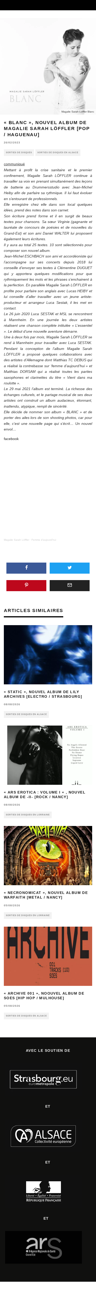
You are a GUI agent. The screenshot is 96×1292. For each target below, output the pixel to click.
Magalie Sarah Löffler (16, 539)
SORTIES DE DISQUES (19, 152)
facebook (11, 439)
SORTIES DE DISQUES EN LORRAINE (28, 815)
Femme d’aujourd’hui (43, 539)
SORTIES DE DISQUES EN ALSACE (57, 152)
